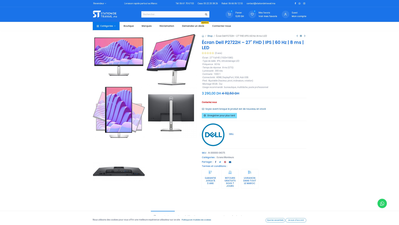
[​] (295, 3)
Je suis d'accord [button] (296, 220)
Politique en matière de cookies (196, 219)
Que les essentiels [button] (275, 220)
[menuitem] (129, 26)
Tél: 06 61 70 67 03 (185, 3)
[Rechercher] (206, 14)
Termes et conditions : (214, 166)
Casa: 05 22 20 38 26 (208, 3)
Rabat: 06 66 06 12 (231, 3)
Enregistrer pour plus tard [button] (221, 115)
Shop (210, 36)
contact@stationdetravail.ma (261, 3)
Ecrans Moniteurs (225, 157)
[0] (229, 14)
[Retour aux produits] (301, 36)
